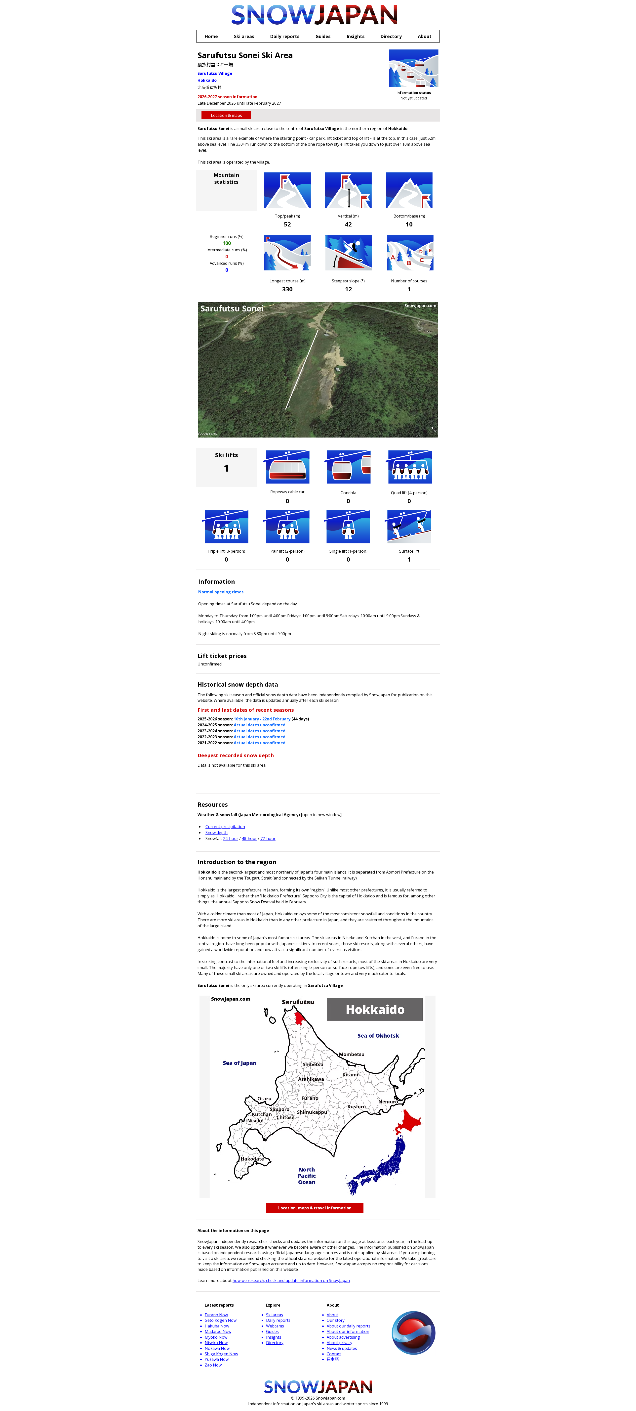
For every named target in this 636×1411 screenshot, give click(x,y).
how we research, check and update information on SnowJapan (291, 1280)
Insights (273, 1337)
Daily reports (278, 1320)
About (332, 1315)
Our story (336, 1320)
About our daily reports (348, 1326)
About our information (348, 1331)
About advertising (343, 1337)
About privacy (339, 1342)
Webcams (275, 1326)
